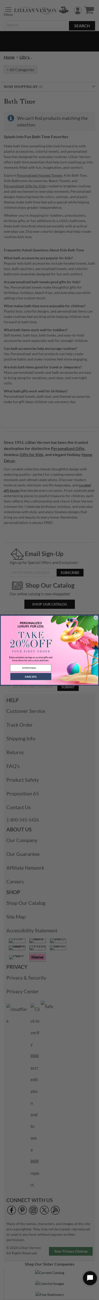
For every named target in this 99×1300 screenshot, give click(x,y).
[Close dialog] (96, 617)
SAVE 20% (31, 676)
